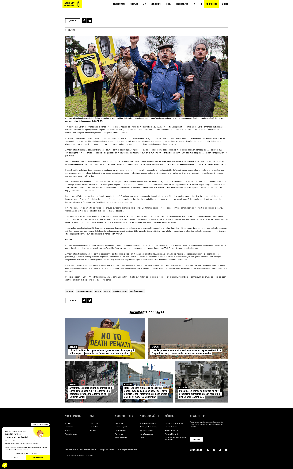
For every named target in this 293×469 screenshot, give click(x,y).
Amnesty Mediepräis (172, 434)
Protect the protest (71, 434)
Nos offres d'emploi (146, 430)
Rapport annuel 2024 (172, 430)
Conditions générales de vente (127, 450)
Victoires (68, 430)
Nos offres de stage (146, 434)
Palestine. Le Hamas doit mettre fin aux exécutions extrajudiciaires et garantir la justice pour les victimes (199, 394)
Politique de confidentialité (87, 450)
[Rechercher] (194, 4)
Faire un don (211, 4)
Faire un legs (119, 434)
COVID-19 (98, 291)
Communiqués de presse (84, 291)
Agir (92, 416)
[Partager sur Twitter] (89, 20)
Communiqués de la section (174, 423)
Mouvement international (148, 423)
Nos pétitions (94, 427)
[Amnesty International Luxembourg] (72, 4)
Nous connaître (150, 416)
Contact (142, 438)
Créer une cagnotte (121, 427)
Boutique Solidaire (121, 438)
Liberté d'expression (120, 291)
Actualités (69, 291)
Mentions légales (70, 450)
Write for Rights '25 (96, 423)
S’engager (93, 430)
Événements (69, 427)
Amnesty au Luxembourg (148, 427)
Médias (169, 416)
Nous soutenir (124, 416)
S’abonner (196, 439)
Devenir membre (120, 430)
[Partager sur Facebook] (84, 20)
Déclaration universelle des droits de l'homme (176, 438)
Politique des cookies (107, 450)
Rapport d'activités (171, 427)
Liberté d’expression (136, 291)
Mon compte (201, 4)
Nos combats (73, 416)
